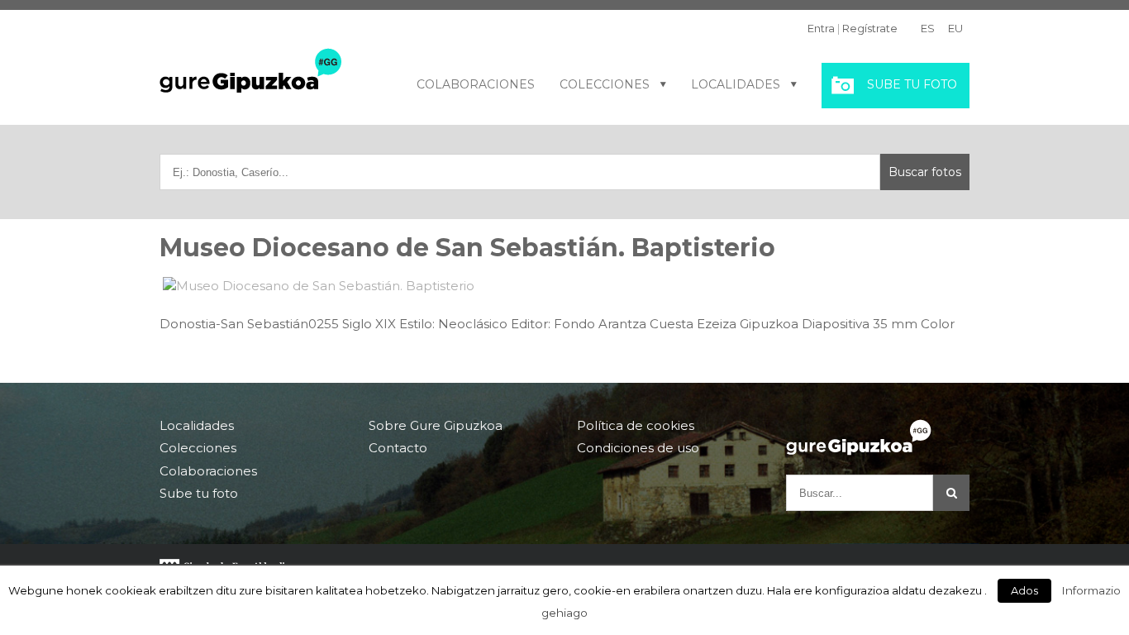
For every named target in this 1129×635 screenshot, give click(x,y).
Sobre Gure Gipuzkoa (436, 425)
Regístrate (870, 28)
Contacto (398, 448)
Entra (821, 28)
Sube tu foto (912, 84)
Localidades (735, 84)
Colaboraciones (476, 84)
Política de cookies (635, 425)
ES (928, 28)
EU (955, 28)
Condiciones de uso (638, 448)
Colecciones (605, 84)
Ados (1024, 590)
